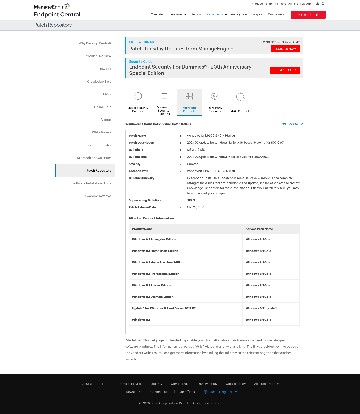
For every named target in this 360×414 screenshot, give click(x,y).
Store (269, 3)
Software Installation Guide (91, 183)
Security (156, 383)
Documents (214, 14)
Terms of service (130, 383)
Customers (276, 14)
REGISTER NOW (285, 48)
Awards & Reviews (98, 196)
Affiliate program (266, 383)
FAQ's (107, 94)
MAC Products (240, 111)
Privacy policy (207, 383)
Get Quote (239, 14)
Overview (158, 14)
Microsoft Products (189, 109)
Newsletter (134, 391)
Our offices (187, 391)
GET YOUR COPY (284, 70)
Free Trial (308, 14)
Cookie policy (236, 383)
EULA (106, 383)
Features (176, 14)
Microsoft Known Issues (94, 158)
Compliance (180, 383)
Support (257, 14)
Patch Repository (99, 170)
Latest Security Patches (138, 109)
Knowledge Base (99, 81)
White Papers (101, 132)
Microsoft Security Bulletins (163, 111)
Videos (106, 119)
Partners (280, 3)
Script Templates (98, 145)
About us (87, 383)
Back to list (295, 124)
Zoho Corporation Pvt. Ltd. (171, 403)
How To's (105, 68)
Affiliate (293, 3)
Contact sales (160, 391)
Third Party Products (214, 109)
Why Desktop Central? (95, 43)
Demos (196, 14)
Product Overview (98, 56)
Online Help (102, 107)
